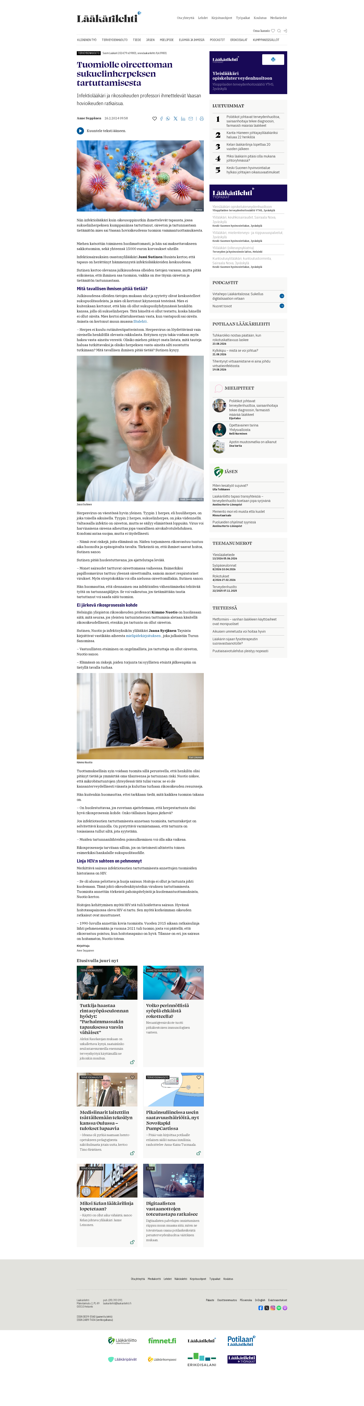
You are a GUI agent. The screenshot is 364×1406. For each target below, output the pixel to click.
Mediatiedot (278, 18)
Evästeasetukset (277, 1300)
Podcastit (217, 40)
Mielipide (167, 40)
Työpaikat (243, 18)
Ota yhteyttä (185, 18)
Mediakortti (154, 1279)
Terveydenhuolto (115, 40)
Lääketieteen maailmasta (162, 970)
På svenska (246, 1300)
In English (260, 1300)
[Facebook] (161, 119)
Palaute (210, 1300)
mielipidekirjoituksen (143, 636)
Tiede (137, 40)
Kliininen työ (86, 40)
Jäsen (150, 40)
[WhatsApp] (168, 119)
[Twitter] (175, 118)
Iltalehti (140, 321)
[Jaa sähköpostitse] (191, 119)
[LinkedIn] (183, 119)
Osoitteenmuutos (227, 1300)
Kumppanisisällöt (266, 40)
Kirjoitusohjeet (222, 18)
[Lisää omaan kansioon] (154, 119)
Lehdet (203, 18)
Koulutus (260, 18)
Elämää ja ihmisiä (192, 40)
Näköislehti (181, 1279)
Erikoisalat (239, 40)
